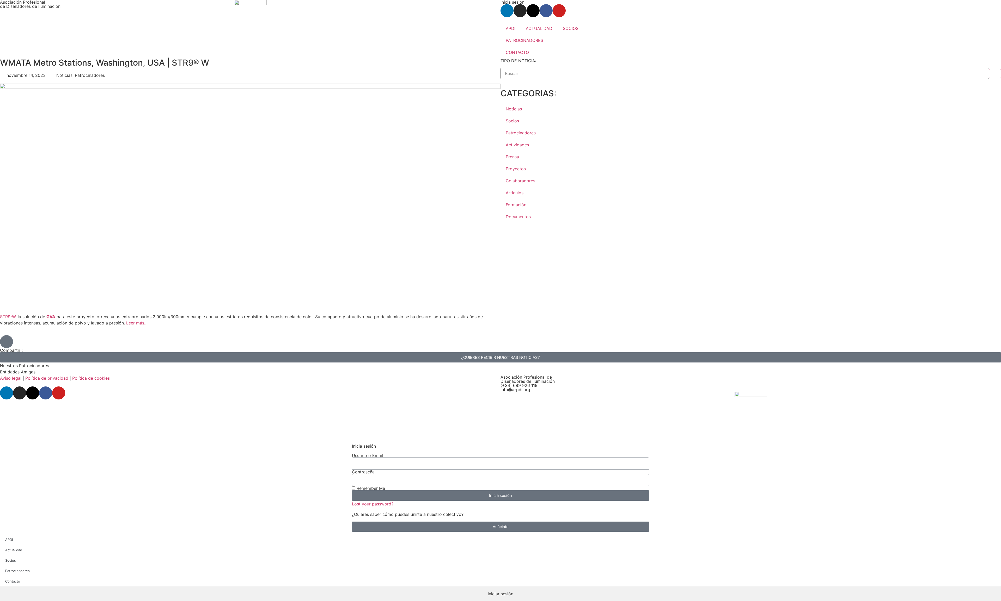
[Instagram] (520, 10)
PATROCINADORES (524, 40)
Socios (512, 120)
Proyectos (516, 168)
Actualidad (13, 550)
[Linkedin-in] (507, 10)
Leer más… (137, 322)
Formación (516, 204)
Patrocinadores (521, 132)
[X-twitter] (533, 10)
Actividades (517, 144)
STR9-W (7, 316)
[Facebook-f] (546, 10)
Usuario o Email (367, 455)
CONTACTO (517, 52)
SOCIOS (570, 28)
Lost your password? (372, 503)
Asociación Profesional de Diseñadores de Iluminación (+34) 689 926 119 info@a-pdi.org (527, 383)
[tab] (500, 593)
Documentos (518, 216)
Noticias (514, 108)
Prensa (512, 156)
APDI (510, 28)
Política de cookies (91, 378)
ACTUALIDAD (539, 28)
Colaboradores (520, 180)
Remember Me (370, 488)
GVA (50, 316)
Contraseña (363, 472)
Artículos (514, 192)
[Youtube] (559, 10)
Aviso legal (10, 378)
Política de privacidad (46, 378)
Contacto (12, 581)
